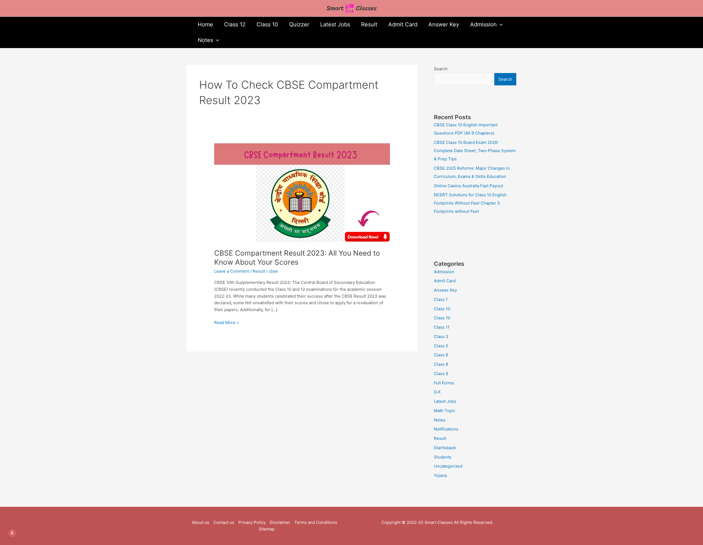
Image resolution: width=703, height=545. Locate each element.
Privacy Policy (252, 522)
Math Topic (444, 410)
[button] (500, 24)
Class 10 (267, 24)
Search (441, 68)
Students (442, 457)
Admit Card (402, 24)
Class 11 (442, 327)
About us (200, 522)
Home (205, 24)
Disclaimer (280, 522)
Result (369, 24)
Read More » (226, 322)
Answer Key (443, 24)
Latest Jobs (335, 24)
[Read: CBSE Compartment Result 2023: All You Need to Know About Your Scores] (302, 192)
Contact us (223, 522)
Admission (483, 24)
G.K (437, 392)
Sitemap (267, 529)
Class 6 (441, 354)
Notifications (446, 429)
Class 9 (441, 373)
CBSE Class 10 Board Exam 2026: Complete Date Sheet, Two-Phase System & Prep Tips (475, 150)
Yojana (440, 475)
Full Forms (444, 382)
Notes (205, 40)
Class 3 (441, 336)
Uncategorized (448, 466)
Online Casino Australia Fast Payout (468, 185)
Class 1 (441, 299)
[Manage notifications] (12, 533)
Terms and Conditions (315, 522)
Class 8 (441, 364)
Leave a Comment (231, 271)
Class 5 (441, 345)
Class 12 (235, 24)
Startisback (445, 447)
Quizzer (299, 24)
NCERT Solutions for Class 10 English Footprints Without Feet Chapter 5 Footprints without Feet (470, 203)
